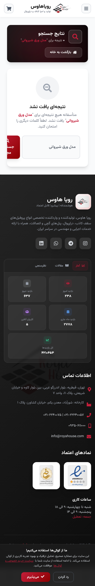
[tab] (80, 265)
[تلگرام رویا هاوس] (70, 243)
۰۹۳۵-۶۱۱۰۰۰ (77, 425)
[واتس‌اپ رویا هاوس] (56, 243)
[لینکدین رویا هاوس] (41, 243)
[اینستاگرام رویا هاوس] (85, 243)
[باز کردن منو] (86, 8)
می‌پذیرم (33, 577)
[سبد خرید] (9, 8)
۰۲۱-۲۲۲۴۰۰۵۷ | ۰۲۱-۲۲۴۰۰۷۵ (63, 415)
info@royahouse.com (67, 436)
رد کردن (63, 577)
